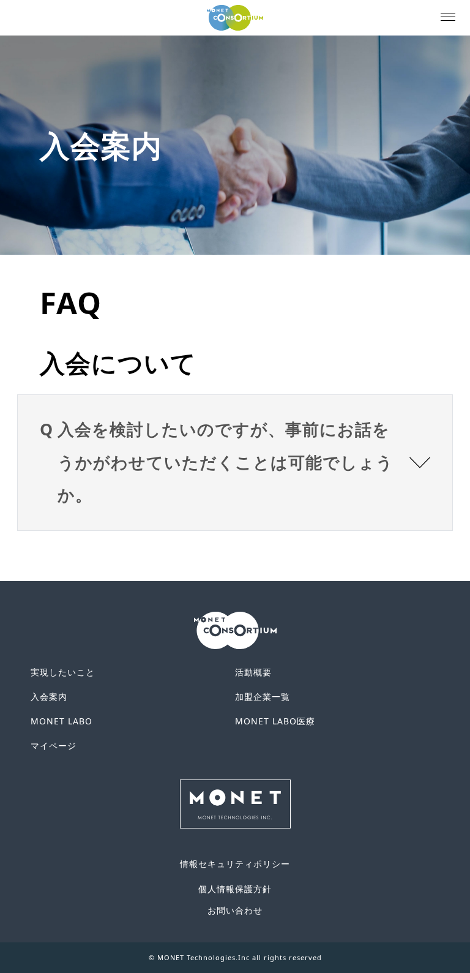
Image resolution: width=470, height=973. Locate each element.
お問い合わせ (235, 910)
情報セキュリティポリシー (235, 864)
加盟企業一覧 (262, 696)
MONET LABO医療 (275, 721)
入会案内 (49, 696)
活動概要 (253, 672)
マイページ (53, 745)
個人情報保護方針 (235, 889)
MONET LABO (61, 721)
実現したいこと (63, 672)
